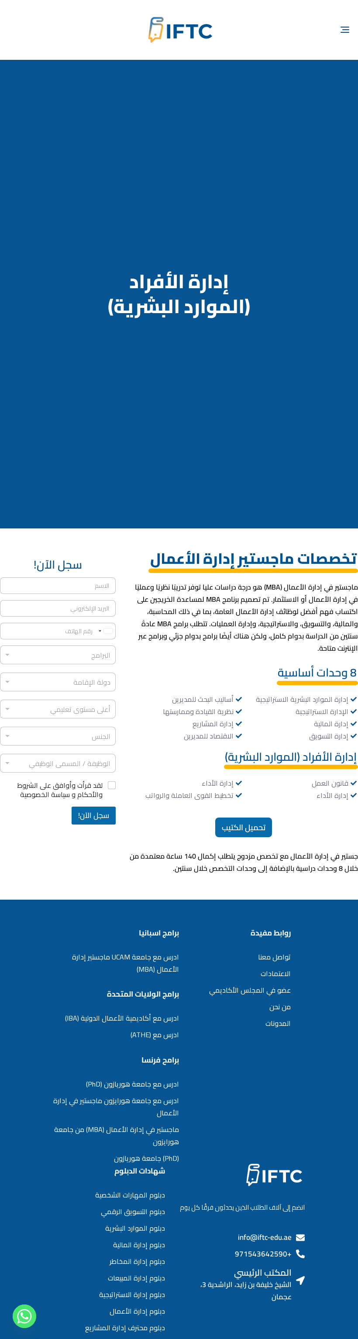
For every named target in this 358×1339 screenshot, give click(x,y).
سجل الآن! (93, 815)
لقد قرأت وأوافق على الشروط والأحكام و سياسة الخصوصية (60, 790)
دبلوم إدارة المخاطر (137, 1261)
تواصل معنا (274, 957)
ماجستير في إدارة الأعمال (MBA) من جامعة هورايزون (116, 1135)
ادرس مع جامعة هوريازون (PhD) (132, 1084)
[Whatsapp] (24, 1316)
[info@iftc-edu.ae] (300, 1237)
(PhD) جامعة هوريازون (146, 1158)
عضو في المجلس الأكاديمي (250, 990)
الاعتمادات (276, 973)
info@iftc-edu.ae (265, 1237)
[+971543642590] (300, 1253)
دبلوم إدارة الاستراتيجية (132, 1294)
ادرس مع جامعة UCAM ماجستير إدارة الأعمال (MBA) (125, 963)
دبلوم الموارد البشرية (135, 1228)
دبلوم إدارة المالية (139, 1245)
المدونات (278, 1023)
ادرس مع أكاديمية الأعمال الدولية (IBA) (122, 1018)
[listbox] (58, 654)
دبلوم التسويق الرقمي (133, 1211)
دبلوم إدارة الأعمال (137, 1311)
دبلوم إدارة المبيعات (136, 1278)
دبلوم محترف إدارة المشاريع (125, 1328)
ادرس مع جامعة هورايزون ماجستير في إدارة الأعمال (116, 1106)
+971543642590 (263, 1254)
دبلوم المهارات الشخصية (130, 1195)
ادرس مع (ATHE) (155, 1034)
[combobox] (58, 682)
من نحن (280, 1007)
